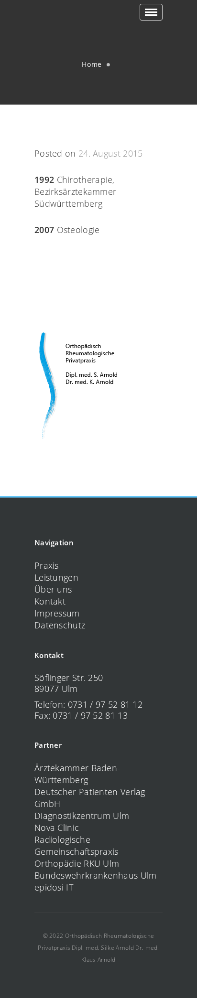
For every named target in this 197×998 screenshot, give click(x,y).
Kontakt (50, 601)
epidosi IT (53, 887)
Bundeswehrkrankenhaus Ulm (95, 875)
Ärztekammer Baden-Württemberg (77, 774)
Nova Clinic (56, 827)
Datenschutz (59, 625)
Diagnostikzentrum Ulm (81, 815)
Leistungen (56, 577)
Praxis (46, 565)
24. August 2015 (110, 153)
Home (92, 64)
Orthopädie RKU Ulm (76, 863)
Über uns (53, 589)
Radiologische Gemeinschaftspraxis (76, 845)
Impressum (57, 613)
